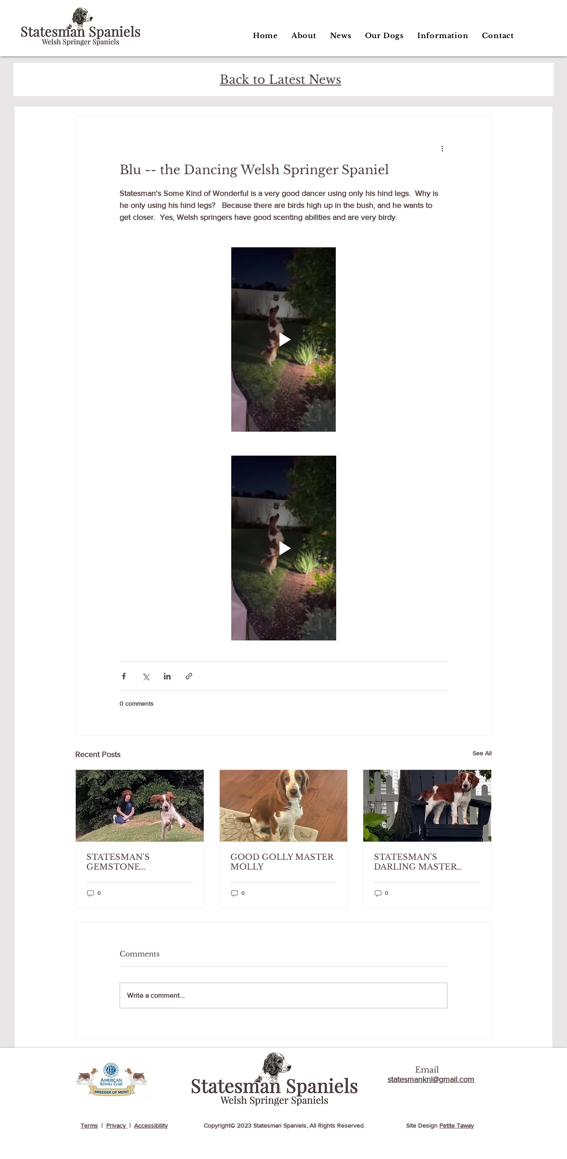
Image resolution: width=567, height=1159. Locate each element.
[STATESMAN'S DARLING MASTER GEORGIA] (427, 806)
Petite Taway (456, 1125)
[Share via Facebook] (124, 676)
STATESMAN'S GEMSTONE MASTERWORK (119, 862)
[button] (384, 35)
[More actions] (442, 148)
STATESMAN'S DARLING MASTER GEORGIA (415, 862)
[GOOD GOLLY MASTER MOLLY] (284, 806)
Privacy (117, 1125)
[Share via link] (189, 676)
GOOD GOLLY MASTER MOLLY (281, 862)
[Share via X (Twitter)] (145, 676)
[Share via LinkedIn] (167, 676)
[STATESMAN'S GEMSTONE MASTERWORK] (140, 806)
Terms (89, 1125)
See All (482, 753)
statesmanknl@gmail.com (431, 1079)
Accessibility (151, 1125)
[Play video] (283, 339)
